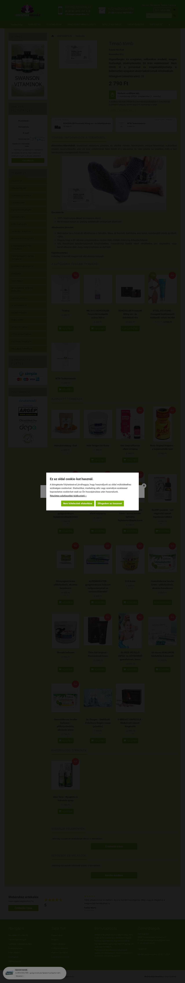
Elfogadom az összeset (110, 503)
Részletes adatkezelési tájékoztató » (68, 495)
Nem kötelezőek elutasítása (77, 503)
